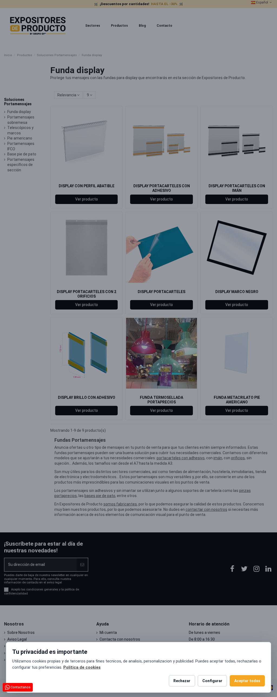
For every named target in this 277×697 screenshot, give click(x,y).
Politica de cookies (82, 667)
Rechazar (181, 681)
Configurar (212, 681)
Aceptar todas (247, 681)
